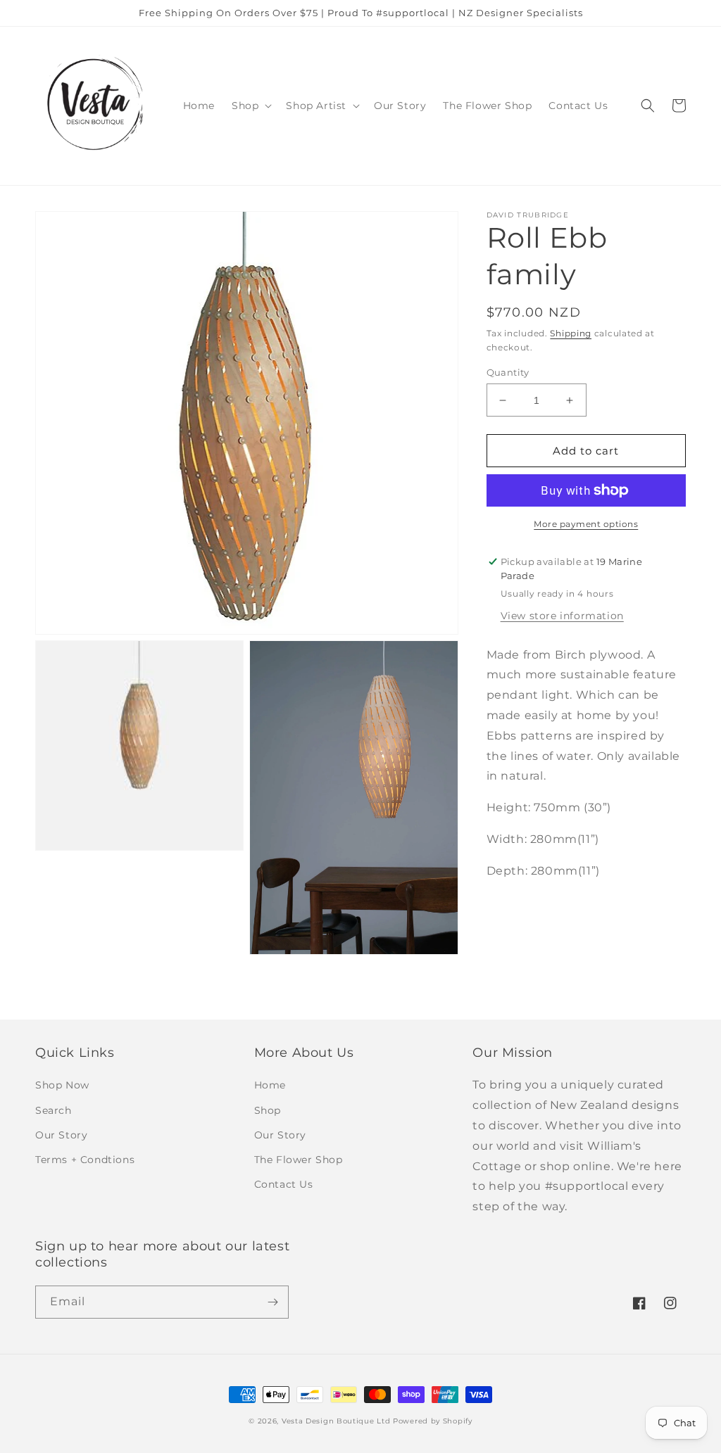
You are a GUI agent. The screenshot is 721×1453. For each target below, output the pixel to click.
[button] (250, 105)
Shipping (570, 333)
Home (270, 1085)
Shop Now (62, 1085)
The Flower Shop (298, 1159)
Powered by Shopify (432, 1421)
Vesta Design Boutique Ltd (336, 1421)
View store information (562, 615)
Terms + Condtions (84, 1159)
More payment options (586, 524)
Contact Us (283, 1184)
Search (53, 1110)
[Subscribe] (272, 1302)
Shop (267, 1110)
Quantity (508, 372)
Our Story (61, 1135)
